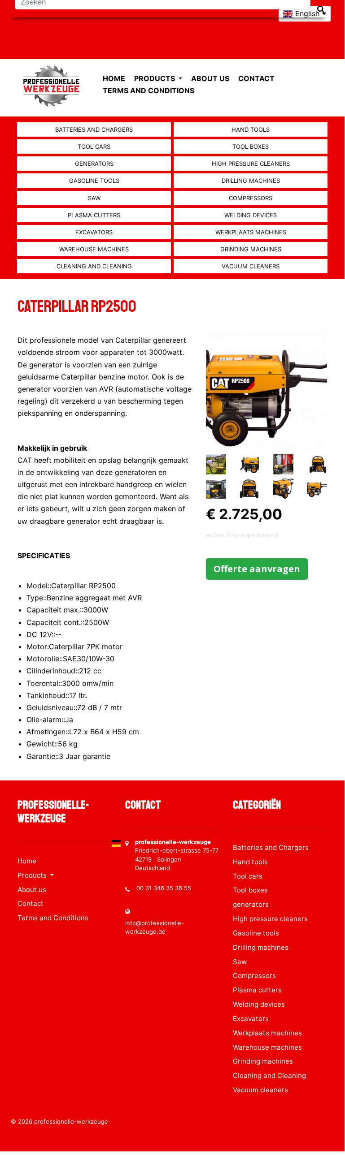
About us (210, 78)
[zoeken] (320, 9)
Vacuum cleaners (250, 266)
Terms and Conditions (148, 90)
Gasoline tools (94, 180)
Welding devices (250, 215)
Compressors (250, 198)
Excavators (94, 232)
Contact (256, 78)
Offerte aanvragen (257, 569)
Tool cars (94, 146)
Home (114, 78)
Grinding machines (250, 249)
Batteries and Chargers (94, 129)
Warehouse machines (94, 249)
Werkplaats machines (250, 232)
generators (94, 163)
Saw (94, 198)
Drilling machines (251, 180)
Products (155, 78)
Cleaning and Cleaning (94, 266)
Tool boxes (250, 146)
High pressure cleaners (251, 163)
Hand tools (250, 129)
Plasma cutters (94, 215)
